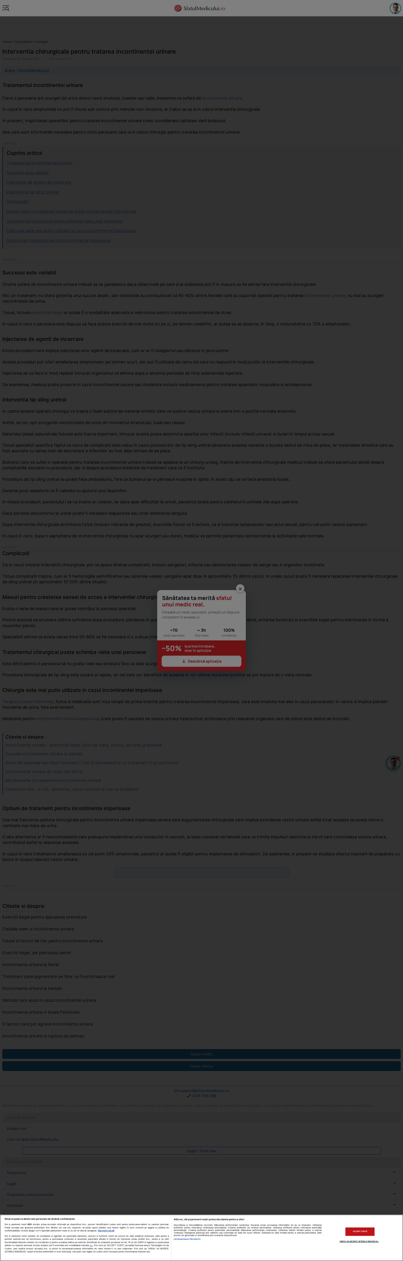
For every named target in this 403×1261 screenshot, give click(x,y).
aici (91, 1245)
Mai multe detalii (106, 1230)
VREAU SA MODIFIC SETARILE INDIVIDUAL (359, 1241)
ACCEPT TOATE (360, 1231)
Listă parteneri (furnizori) (187, 1239)
